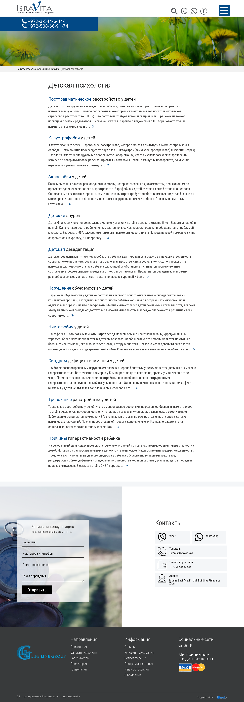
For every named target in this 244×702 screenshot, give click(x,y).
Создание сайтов (205, 697)
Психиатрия (79, 664)
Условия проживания (139, 652)
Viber (172, 536)
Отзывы (129, 647)
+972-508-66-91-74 (47, 26)
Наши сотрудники (136, 669)
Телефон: (175, 548)
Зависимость (80, 658)
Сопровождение (135, 658)
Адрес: (173, 575)
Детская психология (85, 652)
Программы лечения (138, 664)
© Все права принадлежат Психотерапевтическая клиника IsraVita (48, 696)
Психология (79, 647)
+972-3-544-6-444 (46, 21)
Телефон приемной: (181, 562)
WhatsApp (212, 536)
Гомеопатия (79, 669)
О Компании (132, 675)
